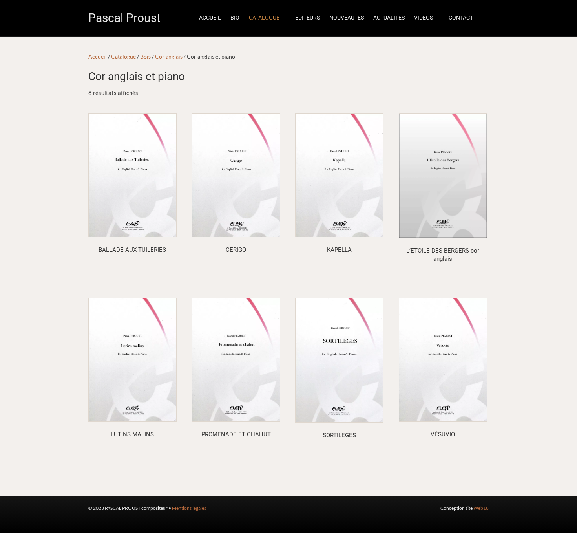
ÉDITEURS (307, 18)
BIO (234, 18)
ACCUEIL (210, 18)
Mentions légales (189, 508)
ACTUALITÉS (389, 18)
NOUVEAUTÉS (346, 18)
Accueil (97, 56)
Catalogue (123, 56)
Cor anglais (169, 56)
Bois (145, 56)
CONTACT (461, 18)
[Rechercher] (483, 18)
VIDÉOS (423, 18)
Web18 (481, 508)
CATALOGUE (264, 18)
